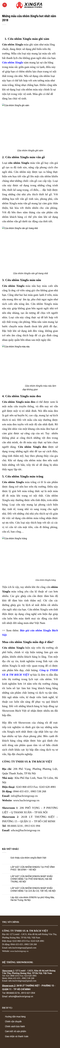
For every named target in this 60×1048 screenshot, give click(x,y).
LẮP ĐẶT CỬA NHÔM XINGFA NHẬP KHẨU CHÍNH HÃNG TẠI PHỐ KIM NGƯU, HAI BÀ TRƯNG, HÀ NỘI (31, 879)
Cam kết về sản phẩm (15, 1031)
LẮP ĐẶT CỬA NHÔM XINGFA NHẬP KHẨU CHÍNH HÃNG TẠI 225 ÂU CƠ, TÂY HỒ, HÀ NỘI (33, 889)
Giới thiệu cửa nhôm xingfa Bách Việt (28, 857)
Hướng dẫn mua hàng (15, 1016)
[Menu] (4, 5)
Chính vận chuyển (13, 1021)
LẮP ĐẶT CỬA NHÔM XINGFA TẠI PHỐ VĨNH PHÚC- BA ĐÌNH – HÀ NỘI (32, 868)
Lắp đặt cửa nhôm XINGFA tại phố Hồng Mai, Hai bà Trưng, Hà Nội (32, 898)
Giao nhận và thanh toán (16, 1036)
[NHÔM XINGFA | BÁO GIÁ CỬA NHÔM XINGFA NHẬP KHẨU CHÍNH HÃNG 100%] (30, 5)
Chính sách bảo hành (15, 1026)
